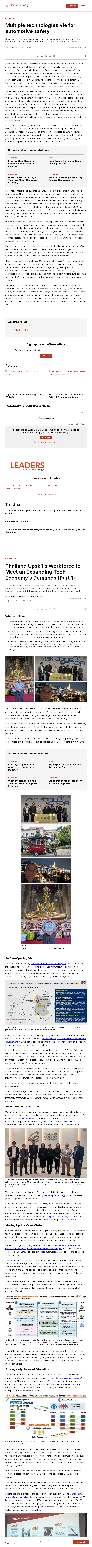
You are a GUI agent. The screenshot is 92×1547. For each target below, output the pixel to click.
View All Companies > (46, 494)
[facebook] (38, 56)
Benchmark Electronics (57, 1121)
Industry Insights (13, 559)
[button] (7, 5)
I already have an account (46, 442)
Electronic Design (37, 596)
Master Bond (11, 489)
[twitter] (46, 56)
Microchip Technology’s (55, 1195)
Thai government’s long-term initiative (63, 1216)
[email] (54, 56)
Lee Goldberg (11, 596)
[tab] (11, 413)
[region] (46, 418)
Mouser (51, 485)
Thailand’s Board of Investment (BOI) (48, 963)
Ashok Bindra (11, 47)
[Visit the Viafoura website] (80, 424)
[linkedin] (42, 56)
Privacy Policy (10, 1543)
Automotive (10, 18)
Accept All (81, 1542)
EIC (23, 1213)
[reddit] (50, 56)
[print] (85, 56)
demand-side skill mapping (68, 1378)
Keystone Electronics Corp (17, 485)
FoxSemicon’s (28, 1118)
